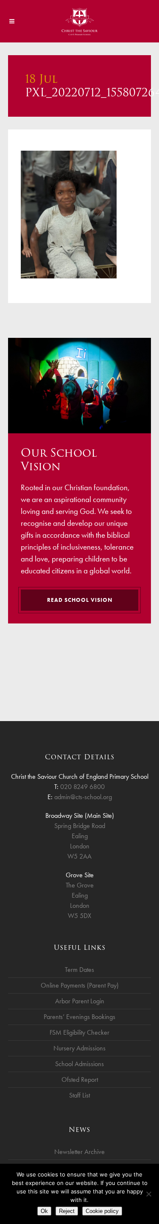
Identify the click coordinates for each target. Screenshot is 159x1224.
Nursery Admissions (79, 1048)
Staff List (79, 1095)
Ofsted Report (79, 1079)
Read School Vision (79, 600)
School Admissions (79, 1063)
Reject (67, 1211)
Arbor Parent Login (79, 1001)
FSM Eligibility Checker (79, 1032)
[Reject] (148, 1194)
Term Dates (79, 969)
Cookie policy (102, 1211)
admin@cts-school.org (83, 796)
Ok (44, 1211)
